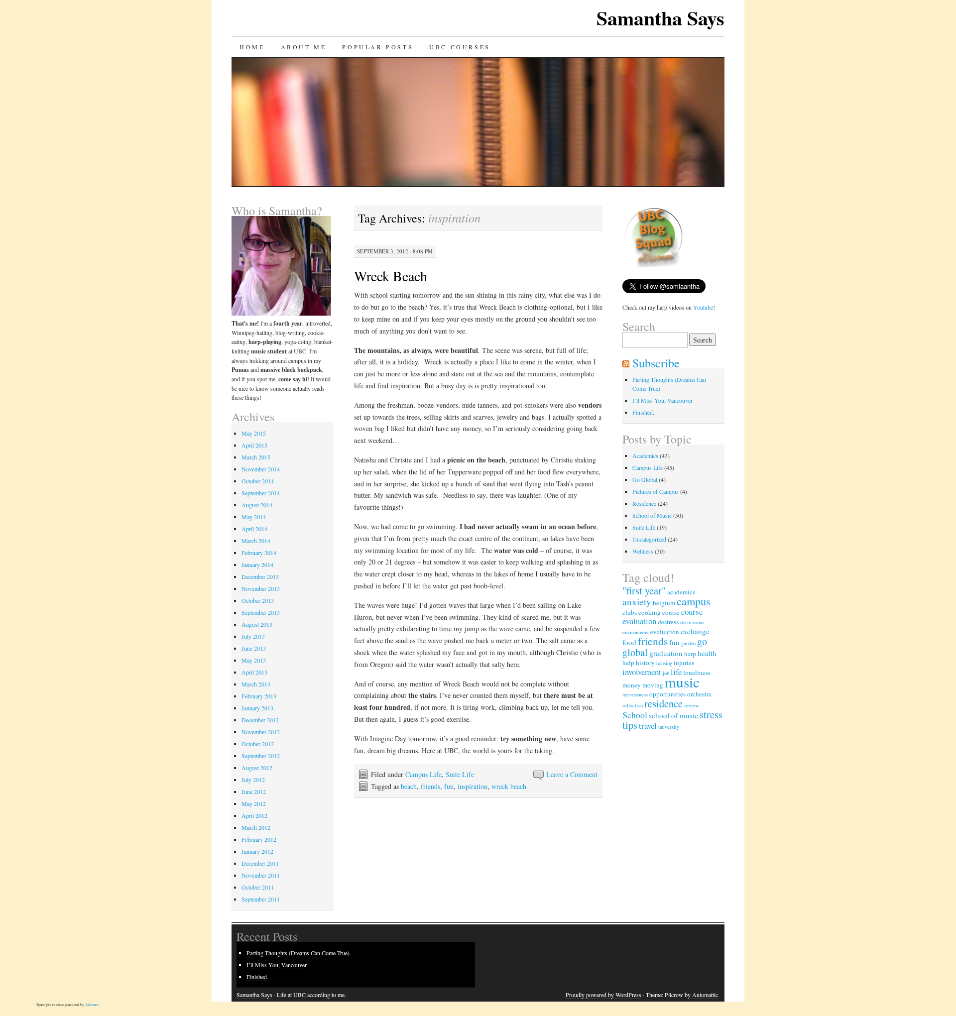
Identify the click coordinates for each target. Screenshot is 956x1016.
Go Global (644, 479)
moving (652, 684)
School (634, 715)
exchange (695, 631)
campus (694, 600)
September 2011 (260, 899)
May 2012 (253, 803)
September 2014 (260, 493)
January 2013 (257, 708)
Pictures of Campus (655, 491)
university (668, 726)
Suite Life (460, 774)
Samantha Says (660, 17)
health (707, 653)
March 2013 (255, 684)
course (671, 612)
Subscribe (656, 363)
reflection (632, 705)
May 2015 (253, 433)
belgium (664, 602)
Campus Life (423, 774)
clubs (629, 612)
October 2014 (257, 481)
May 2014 (253, 517)
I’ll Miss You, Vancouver (662, 400)
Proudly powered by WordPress (603, 995)
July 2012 (253, 780)
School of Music (652, 515)
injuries (684, 662)
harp (690, 653)
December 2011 (260, 863)
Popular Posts (377, 47)
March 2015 (255, 457)
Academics (645, 455)
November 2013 (260, 588)
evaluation (664, 631)
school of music (673, 715)
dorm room (692, 622)
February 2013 (258, 696)
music (682, 681)
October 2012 (257, 744)
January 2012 (257, 851)
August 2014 (256, 505)
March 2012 (255, 827)
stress (711, 714)
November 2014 (260, 469)
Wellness (642, 551)
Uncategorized (649, 539)
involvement (641, 671)
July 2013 (253, 636)
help (628, 662)
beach (409, 786)
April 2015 (254, 445)
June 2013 (253, 648)
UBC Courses (459, 47)
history (645, 662)
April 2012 (254, 815)
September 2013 (260, 612)
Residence (644, 503)
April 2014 (254, 529)
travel (648, 725)
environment (635, 632)
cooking (649, 612)
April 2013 (254, 672)
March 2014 (255, 541)
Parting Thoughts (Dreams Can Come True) (298, 953)
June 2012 (253, 791)
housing (664, 663)
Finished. (643, 412)
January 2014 (257, 564)
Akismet (92, 1004)
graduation (666, 653)
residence (663, 703)
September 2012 (260, 756)
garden (688, 643)
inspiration (472, 786)
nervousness (635, 694)
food (629, 642)
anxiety (636, 601)
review (691, 705)
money (631, 684)
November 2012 (260, 732)
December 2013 (260, 576)
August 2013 (256, 624)
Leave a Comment (572, 774)
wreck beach (508, 786)
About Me (304, 47)
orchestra (699, 693)
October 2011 (257, 887)
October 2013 (257, 600)
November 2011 (260, 875)
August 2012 (256, 768)
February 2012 (258, 839)
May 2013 (253, 660)
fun (449, 786)
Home (251, 47)
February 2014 (258, 553)
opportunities (667, 693)
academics (681, 591)
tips (629, 725)
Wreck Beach (390, 275)
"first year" (644, 590)
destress (668, 621)
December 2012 (260, 720)
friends (430, 786)
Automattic (705, 995)
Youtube (703, 307)
